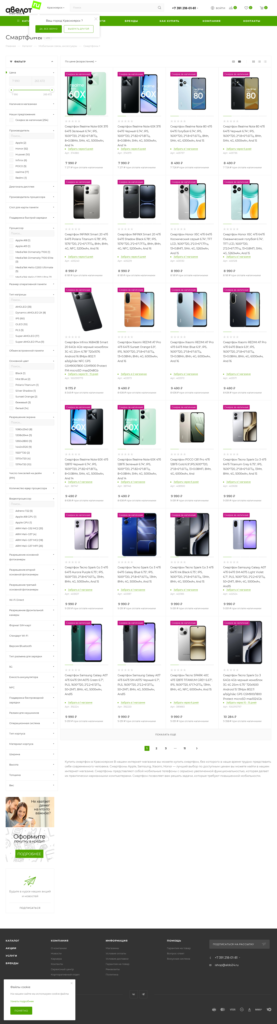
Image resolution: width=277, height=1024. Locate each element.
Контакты (57, 963)
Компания (59, 940)
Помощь (174, 940)
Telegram (143, 994)
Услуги (11, 955)
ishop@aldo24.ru (227, 965)
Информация (117, 940)
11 (185, 748)
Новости (56, 953)
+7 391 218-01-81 (184, 8)
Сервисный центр (62, 969)
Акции (11, 948)
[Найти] (159, 7)
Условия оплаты (116, 953)
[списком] (259, 61)
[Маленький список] (233, 61)
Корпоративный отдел (65, 974)
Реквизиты (113, 969)
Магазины (112, 948)
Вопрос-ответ (175, 953)
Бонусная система (178, 958)
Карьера (56, 958)
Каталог (12, 940)
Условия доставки (117, 958)
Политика (112, 974)
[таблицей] (265, 61)
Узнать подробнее (22, 1001)
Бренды (12, 963)
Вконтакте (134, 994)
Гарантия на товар (117, 963)
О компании (59, 948)
